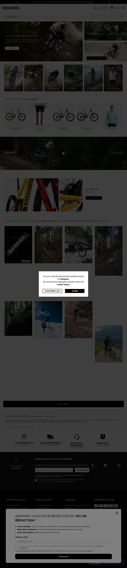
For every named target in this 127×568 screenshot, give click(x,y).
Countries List (52, 291)
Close (75, 291)
